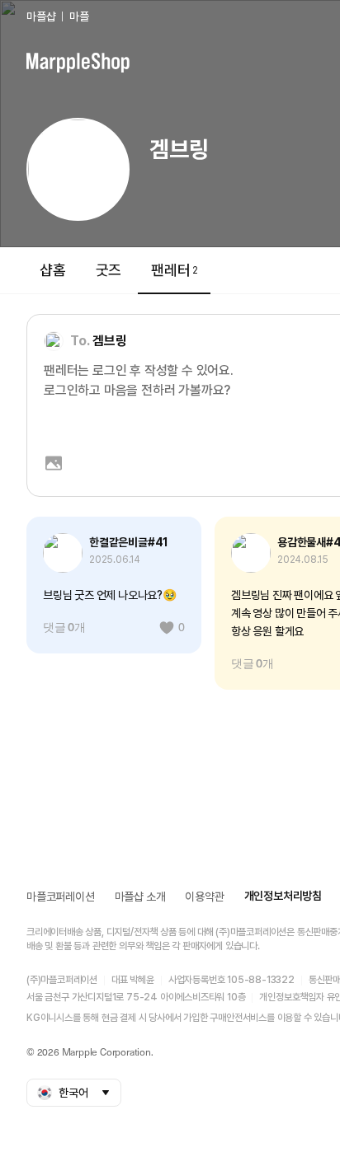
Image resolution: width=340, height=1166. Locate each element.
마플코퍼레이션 (60, 896)
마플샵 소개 (140, 896)
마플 (79, 16)
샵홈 (53, 270)
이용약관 (204, 896)
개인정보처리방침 (283, 895)
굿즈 (109, 270)
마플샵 (40, 16)
